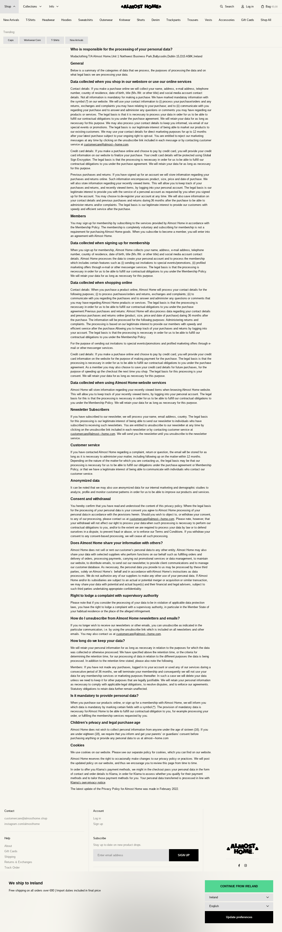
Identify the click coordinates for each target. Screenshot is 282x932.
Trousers (193, 20)
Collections (30, 6)
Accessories (227, 20)
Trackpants (173, 20)
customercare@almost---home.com (106, 144)
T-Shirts (31, 20)
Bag (272, 6)
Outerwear (106, 20)
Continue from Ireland (239, 886)
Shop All (266, 20)
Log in (250, 6)
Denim (156, 20)
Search (229, 6)
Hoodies (66, 20)
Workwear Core (32, 40)
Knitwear (124, 20)
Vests (208, 20)
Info (51, 6)
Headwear (48, 20)
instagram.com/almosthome (22, 824)
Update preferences (239, 917)
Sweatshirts (85, 20)
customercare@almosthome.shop (25, 818)
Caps (11, 40)
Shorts (141, 20)
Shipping (9, 856)
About (8, 846)
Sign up (98, 824)
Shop (7, 6)
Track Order (12, 867)
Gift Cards (247, 20)
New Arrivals (11, 20)
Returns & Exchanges (18, 862)
